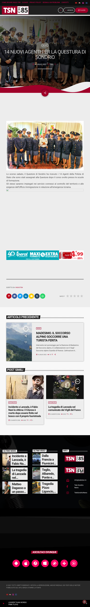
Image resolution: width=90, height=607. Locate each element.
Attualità (12, 402)
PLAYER (81, 10)
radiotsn (19, 287)
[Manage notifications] (84, 602)
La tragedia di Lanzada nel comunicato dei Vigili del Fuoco (64, 409)
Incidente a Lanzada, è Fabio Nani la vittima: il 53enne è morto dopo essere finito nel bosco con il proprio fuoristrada (24, 412)
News (44, 45)
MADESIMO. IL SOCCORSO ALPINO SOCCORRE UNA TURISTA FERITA (53, 336)
